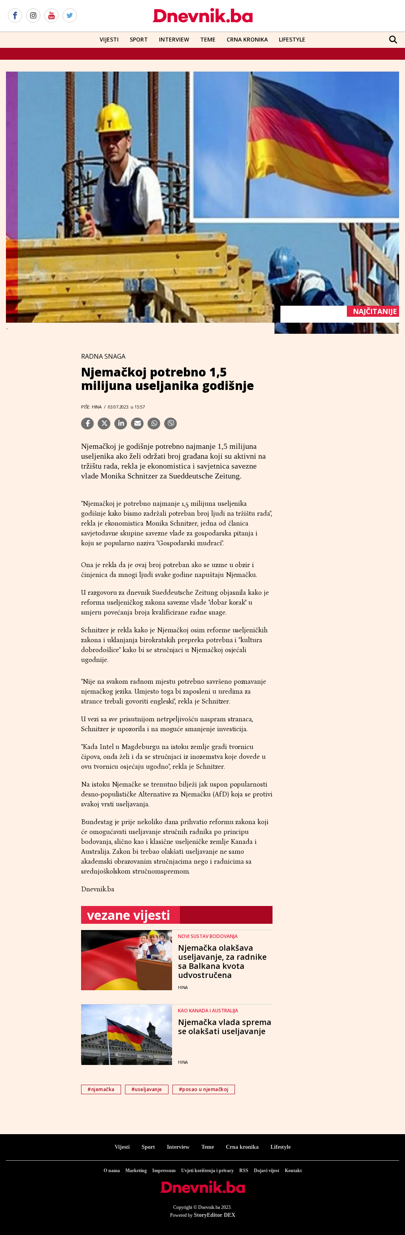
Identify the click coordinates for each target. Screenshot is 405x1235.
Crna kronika (242, 1147)
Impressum (164, 1170)
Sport (139, 39)
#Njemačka (101, 1089)
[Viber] (170, 423)
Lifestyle (292, 39)
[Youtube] (51, 15)
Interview (174, 39)
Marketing (136, 1170)
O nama (112, 1170)
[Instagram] (33, 15)
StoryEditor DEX (214, 1215)
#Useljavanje (146, 1089)
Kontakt (293, 1170)
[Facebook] (15, 15)
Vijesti (109, 39)
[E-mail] (137, 423)
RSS (243, 1170)
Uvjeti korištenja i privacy (207, 1170)
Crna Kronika (247, 39)
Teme (208, 39)
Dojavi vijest (266, 1170)
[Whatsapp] (154, 423)
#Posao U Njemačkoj (204, 1089)
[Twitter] (69, 15)
